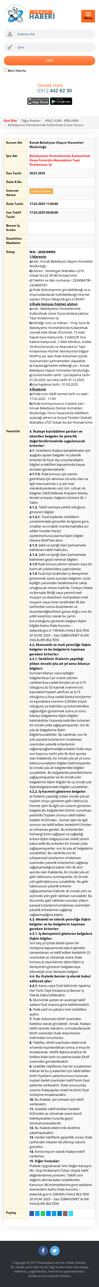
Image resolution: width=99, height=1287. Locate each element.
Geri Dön (10, 120)
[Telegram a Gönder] (54, 1213)
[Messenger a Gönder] (48, 1213)
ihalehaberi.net (49, 1262)
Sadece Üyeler (41, 191)
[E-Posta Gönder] (65, 1213)
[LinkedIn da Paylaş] (59, 1213)
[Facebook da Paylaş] (31, 1213)
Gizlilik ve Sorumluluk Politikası (49, 1276)
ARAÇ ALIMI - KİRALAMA (62, 120)
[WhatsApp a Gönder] (43, 1213)
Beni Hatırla (16, 70)
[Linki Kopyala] (71, 1213)
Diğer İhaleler (31, 120)
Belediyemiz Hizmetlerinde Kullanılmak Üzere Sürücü (45, 125)
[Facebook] (43, 1251)
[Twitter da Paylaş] (37, 1213)
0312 (54, 88)
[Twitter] (55, 1251)
